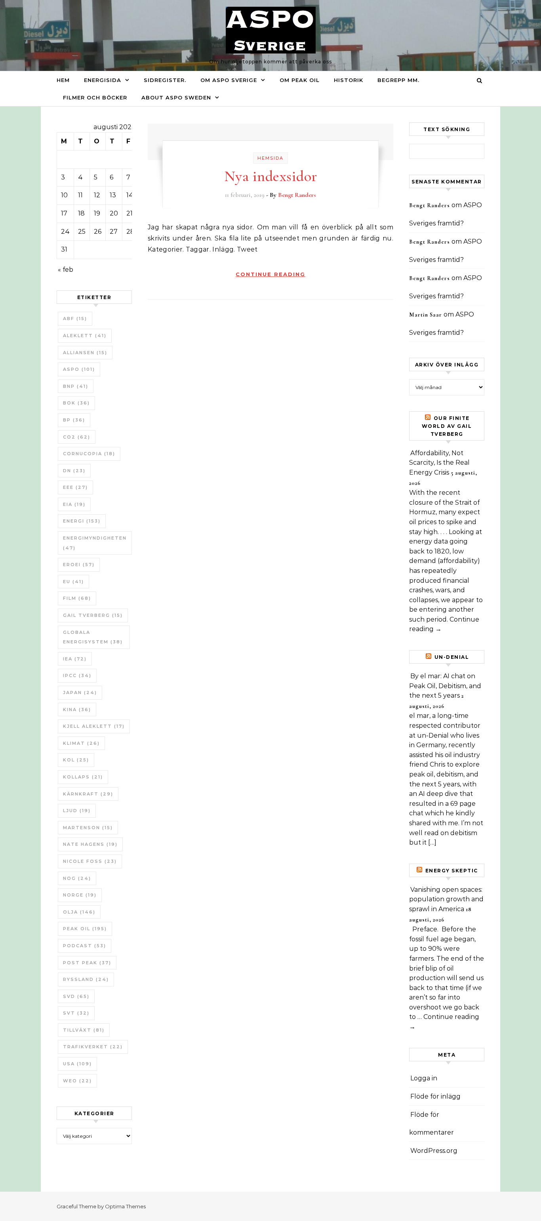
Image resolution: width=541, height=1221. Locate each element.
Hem (63, 80)
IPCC (77, 675)
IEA (75, 659)
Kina (77, 709)
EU (73, 581)
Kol (76, 760)
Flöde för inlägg (435, 1096)
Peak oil (85, 928)
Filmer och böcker (95, 97)
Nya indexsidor (270, 176)
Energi (82, 521)
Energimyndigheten (95, 543)
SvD (76, 996)
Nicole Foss (90, 861)
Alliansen (85, 352)
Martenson (88, 827)
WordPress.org (433, 1150)
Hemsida (270, 158)
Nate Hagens (90, 844)
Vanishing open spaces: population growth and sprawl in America (446, 899)
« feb (65, 269)
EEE (75, 487)
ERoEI (79, 564)
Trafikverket (93, 1046)
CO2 (76, 437)
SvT (76, 1013)
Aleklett (85, 335)
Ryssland (86, 979)
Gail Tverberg (93, 615)
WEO (77, 1081)
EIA (74, 504)
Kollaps (83, 777)
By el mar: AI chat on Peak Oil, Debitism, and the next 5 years (445, 685)
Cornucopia (89, 453)
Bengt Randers (297, 195)
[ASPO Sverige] (271, 32)
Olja (79, 912)
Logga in (423, 1078)
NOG (77, 878)
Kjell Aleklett (94, 726)
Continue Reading (270, 274)
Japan (80, 692)
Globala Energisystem (93, 637)
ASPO (79, 369)
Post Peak (87, 962)
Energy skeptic (451, 871)
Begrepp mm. (398, 80)
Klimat (81, 743)
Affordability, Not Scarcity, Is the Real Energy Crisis (439, 462)
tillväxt (84, 1030)
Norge (80, 895)
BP (74, 420)
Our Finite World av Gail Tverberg (447, 426)
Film (77, 598)
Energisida (102, 80)
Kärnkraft (88, 794)
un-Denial (451, 657)
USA (77, 1063)
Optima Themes (125, 1206)
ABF (75, 318)
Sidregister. (165, 80)
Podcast (84, 945)
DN (74, 470)
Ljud (77, 810)
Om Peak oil (300, 80)
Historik (348, 80)
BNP (75, 386)
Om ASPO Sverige (228, 80)
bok (76, 403)
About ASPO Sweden (176, 97)
